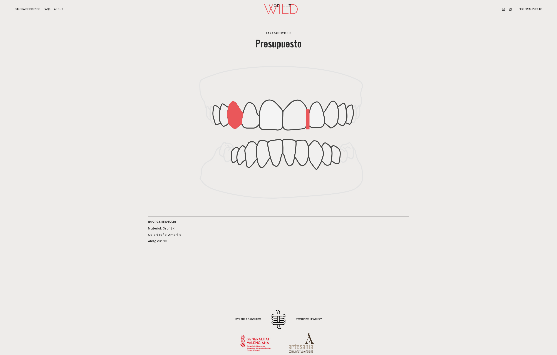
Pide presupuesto (530, 9)
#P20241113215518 (278, 33)
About (58, 9)
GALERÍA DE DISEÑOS (27, 9)
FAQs (47, 9)
